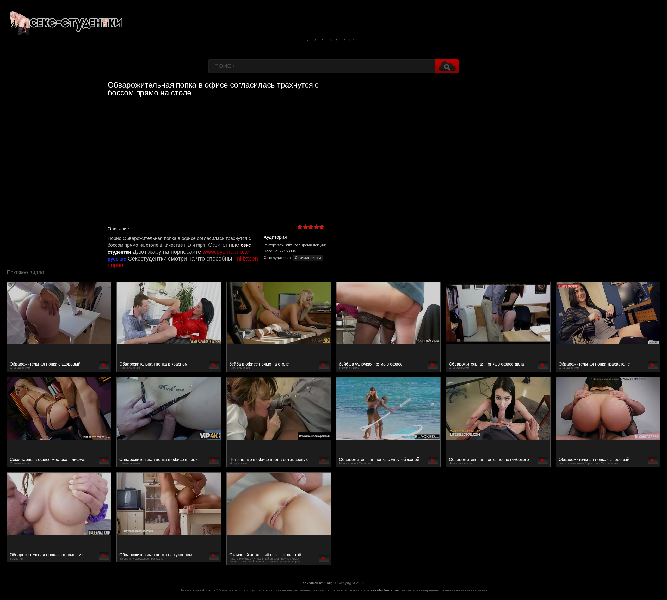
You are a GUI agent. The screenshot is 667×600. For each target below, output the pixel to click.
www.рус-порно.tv (226, 252)
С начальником (308, 258)
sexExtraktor (288, 245)
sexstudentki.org (317, 583)
